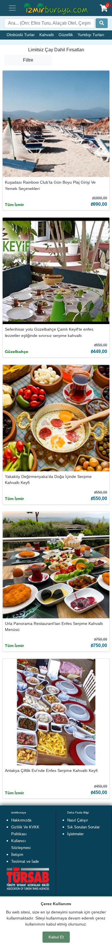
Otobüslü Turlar (21, 34)
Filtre (28, 60)
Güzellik (66, 34)
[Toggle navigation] (12, 8)
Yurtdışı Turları (91, 34)
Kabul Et (56, 937)
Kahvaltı (46, 34)
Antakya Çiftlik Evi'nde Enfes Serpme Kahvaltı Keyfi (51, 770)
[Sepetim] (104, 8)
